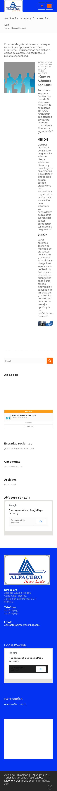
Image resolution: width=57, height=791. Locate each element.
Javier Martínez (42, 72)
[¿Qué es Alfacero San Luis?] (19, 77)
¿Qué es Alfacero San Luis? (45, 81)
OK (41, 521)
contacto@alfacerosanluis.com (22, 625)
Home (6, 28)
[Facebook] (50, 787)
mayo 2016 (10, 484)
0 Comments (45, 63)
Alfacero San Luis (13, 466)
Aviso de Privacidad (16, 775)
